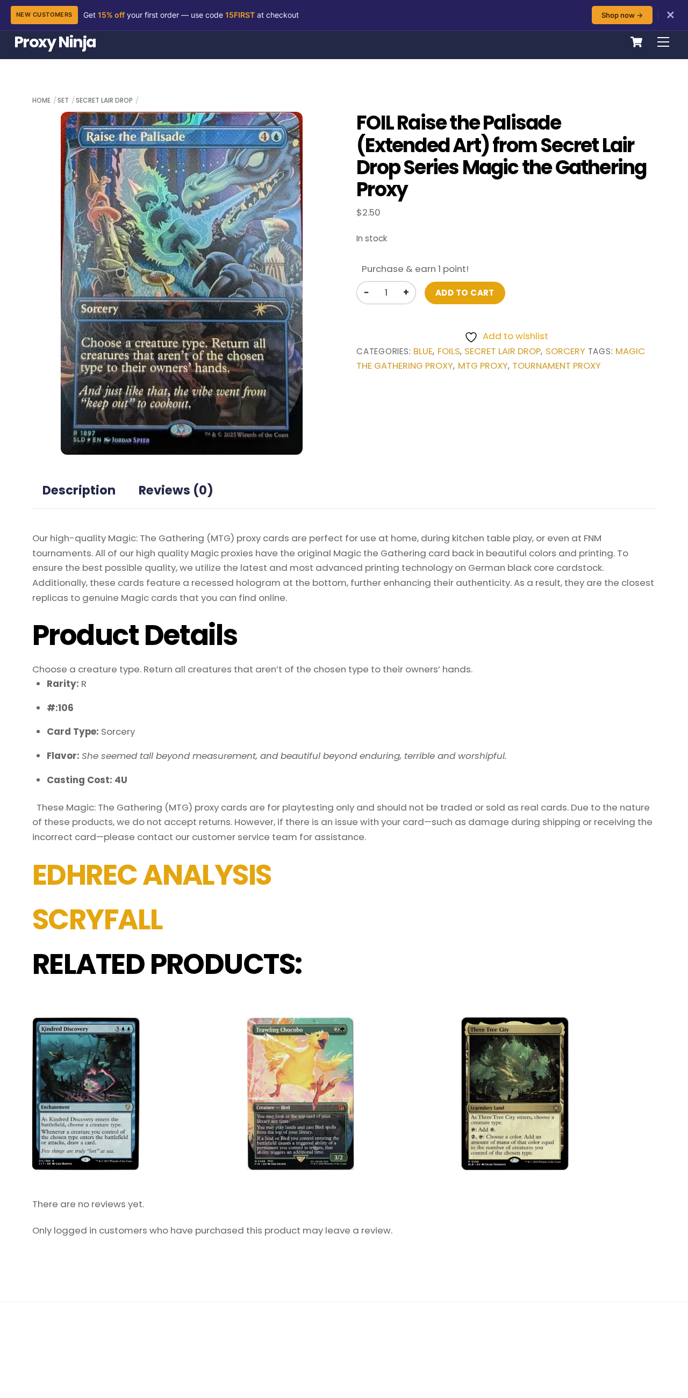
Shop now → (622, 15)
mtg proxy (483, 366)
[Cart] (636, 42)
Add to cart (464, 292)
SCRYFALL (97, 919)
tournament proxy (556, 366)
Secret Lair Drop (104, 100)
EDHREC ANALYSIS (151, 875)
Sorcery (565, 351)
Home (41, 100)
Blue (423, 351)
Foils (449, 351)
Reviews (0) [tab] (176, 490)
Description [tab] (79, 490)
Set (63, 100)
